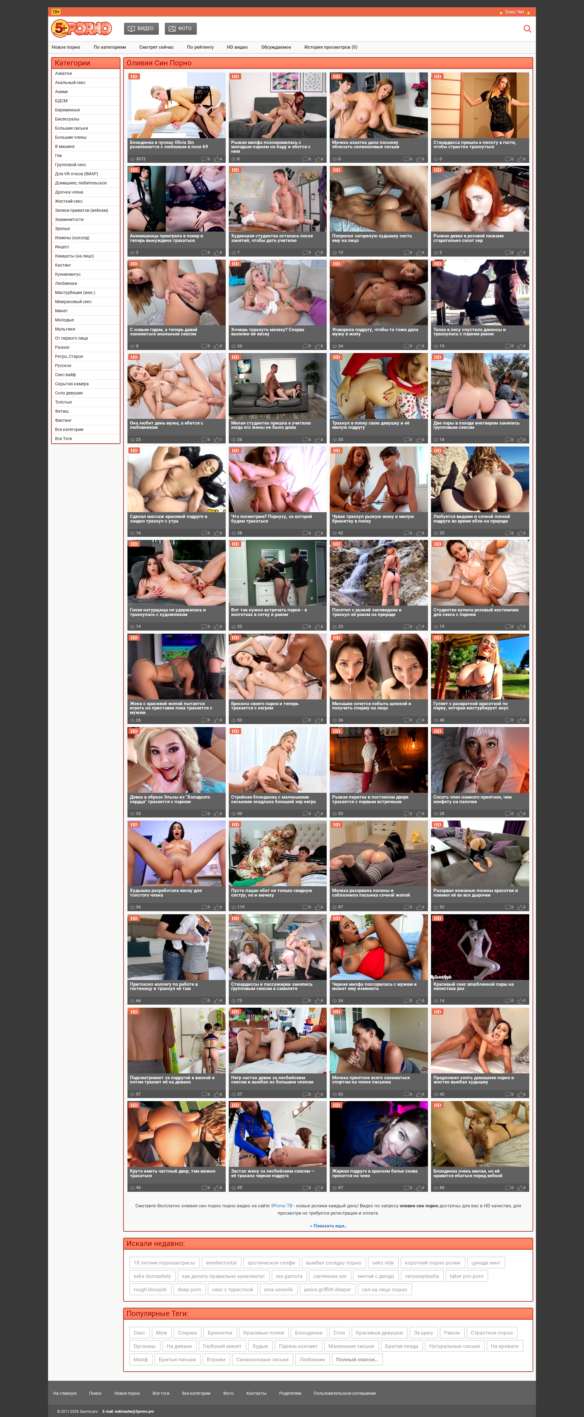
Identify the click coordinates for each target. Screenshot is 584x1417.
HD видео (237, 47)
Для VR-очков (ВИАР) (76, 173)
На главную (65, 1393)
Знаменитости (69, 219)
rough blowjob (150, 1289)
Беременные (67, 109)
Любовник (312, 1359)
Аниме (61, 91)
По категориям (110, 47)
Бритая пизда (401, 1346)
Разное (62, 347)
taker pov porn (466, 1276)
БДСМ (61, 100)
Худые (260, 1346)
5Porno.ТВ (281, 1206)
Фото (228, 1393)
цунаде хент (485, 1263)
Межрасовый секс (73, 301)
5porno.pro (89, 1411)
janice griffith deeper (327, 1289)
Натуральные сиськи (454, 1346)
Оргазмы (145, 1346)
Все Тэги (63, 438)
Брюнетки (220, 1333)
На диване (179, 1346)
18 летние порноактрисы (164, 1263)
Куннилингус (68, 274)
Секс (139, 1333)
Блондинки (308, 1333)
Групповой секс (70, 164)
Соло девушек (69, 392)
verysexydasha (422, 1276)
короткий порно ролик (433, 1263)
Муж (161, 1333)
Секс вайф (65, 374)
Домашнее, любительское (81, 182)
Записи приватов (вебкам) (81, 210)
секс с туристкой (232, 1289)
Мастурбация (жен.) (75, 292)
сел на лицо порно (384, 1289)
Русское (63, 365)
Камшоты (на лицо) (74, 256)
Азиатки (63, 73)
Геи (58, 155)
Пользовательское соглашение (345, 1393)
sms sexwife (278, 1289)
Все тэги (161, 1393)
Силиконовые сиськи (262, 1359)
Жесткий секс (68, 201)
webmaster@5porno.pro (134, 1411)
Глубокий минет (222, 1346)
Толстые (63, 402)
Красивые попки (263, 1333)
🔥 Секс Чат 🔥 (514, 12)
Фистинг (63, 420)
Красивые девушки (379, 1333)
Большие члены (71, 137)
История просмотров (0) (330, 47)
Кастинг (63, 265)
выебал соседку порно (333, 1263)
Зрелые (62, 228)
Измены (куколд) (72, 237)
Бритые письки (177, 1359)
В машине (65, 146)
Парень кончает (298, 1346)
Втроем (216, 1359)
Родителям (290, 1393)
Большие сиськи (71, 128)
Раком (452, 1333)
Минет (61, 310)
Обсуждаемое (276, 47)
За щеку (423, 1333)
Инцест (62, 246)
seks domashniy (152, 1276)
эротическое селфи (271, 1263)
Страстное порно (492, 1333)
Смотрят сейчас (156, 47)
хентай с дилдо (375, 1276)
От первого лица (71, 338)
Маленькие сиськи (351, 1346)
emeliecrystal (221, 1263)
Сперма (187, 1333)
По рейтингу (200, 47)
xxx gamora (289, 1276)
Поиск (95, 1393)
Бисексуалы (67, 119)
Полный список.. (357, 1359)
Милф (141, 1359)
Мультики (65, 329)
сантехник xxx (329, 1276)
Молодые (64, 319)
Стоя (339, 1333)
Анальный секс (70, 82)
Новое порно (66, 47)
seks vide (383, 1263)
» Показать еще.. (328, 1226)
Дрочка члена (69, 192)
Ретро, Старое (69, 356)
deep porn (189, 1289)
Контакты (256, 1393)
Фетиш (61, 411)
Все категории (69, 429)
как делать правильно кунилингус (223, 1276)
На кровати (505, 1346)
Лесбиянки (66, 283)
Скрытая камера (72, 383)
